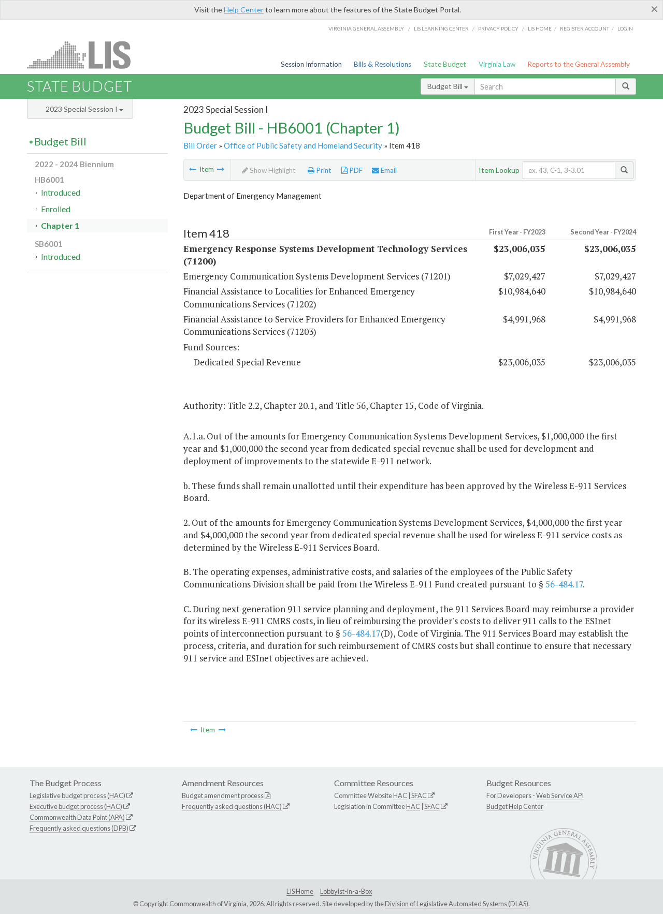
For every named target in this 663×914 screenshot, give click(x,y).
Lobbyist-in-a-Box (346, 891)
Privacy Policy (498, 28)
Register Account (584, 28)
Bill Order (200, 145)
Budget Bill (445, 86)
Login (625, 28)
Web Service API (560, 795)
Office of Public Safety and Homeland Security (303, 145)
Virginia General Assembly (366, 28)
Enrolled (55, 209)
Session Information (311, 64)
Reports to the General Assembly (578, 64)
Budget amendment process (223, 795)
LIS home (540, 28)
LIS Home (299, 891)
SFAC (419, 795)
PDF (355, 170)
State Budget (445, 64)
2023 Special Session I (82, 109)
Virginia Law (497, 64)
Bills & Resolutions (382, 64)
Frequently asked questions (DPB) (79, 828)
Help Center (244, 9)
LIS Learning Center (441, 28)
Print (323, 170)
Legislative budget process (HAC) (77, 795)
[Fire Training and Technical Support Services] (220, 169)
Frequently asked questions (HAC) (232, 806)
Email (388, 170)
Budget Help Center (514, 806)
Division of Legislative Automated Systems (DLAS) (456, 904)
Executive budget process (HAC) (76, 806)
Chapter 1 (60, 225)
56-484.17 (564, 584)
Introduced (60, 192)
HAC (400, 795)
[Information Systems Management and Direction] (192, 169)
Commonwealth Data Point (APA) (77, 817)
